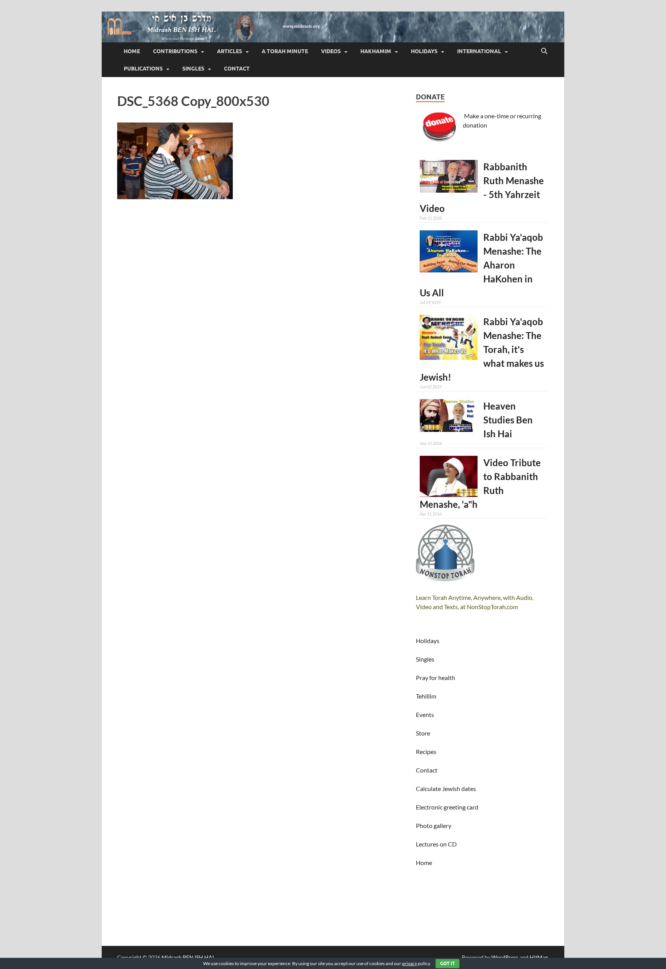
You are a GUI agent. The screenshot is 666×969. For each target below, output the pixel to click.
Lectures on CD (436, 844)
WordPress (504, 957)
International (479, 51)
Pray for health (435, 677)
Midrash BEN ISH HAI (187, 957)
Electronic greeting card (447, 807)
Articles (229, 51)
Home (132, 51)
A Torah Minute (285, 51)
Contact (237, 68)
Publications (143, 68)
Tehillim (426, 696)
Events (425, 714)
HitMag (539, 957)
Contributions (175, 51)
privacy (409, 963)
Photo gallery (433, 825)
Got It (447, 963)
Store (423, 733)
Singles (193, 68)
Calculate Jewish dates (446, 788)
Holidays (424, 51)
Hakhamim (375, 51)
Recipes (426, 751)
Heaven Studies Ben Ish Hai (508, 419)
